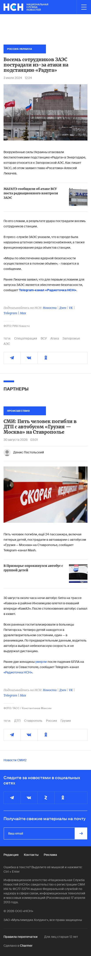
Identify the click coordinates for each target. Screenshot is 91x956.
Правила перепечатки (21, 937)
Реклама (50, 855)
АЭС (7, 344)
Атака (54, 338)
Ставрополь (33, 721)
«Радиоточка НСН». (18, 672)
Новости (50, 308)
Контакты (31, 855)
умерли (41, 662)
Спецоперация (25, 338)
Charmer (26, 946)
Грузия (66, 721)
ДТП (17, 721)
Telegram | (12, 313)
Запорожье (71, 338)
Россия (51, 721)
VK (71, 308)
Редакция (11, 855)
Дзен (62, 308)
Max (23, 313)
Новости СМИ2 (15, 760)
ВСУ (44, 338)
